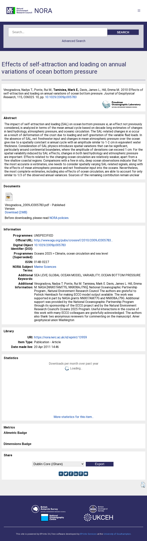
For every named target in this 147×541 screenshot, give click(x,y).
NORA (43, 11)
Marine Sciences (45, 267)
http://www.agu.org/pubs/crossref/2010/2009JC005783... (73, 240)
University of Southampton (117, 534)
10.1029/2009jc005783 (61, 97)
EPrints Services (88, 534)
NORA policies (59, 218)
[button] (143, 485)
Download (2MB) (16, 212)
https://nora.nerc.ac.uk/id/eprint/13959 (60, 337)
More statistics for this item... (74, 417)
